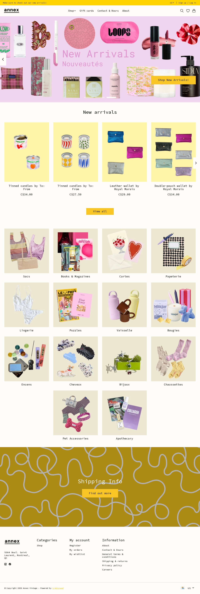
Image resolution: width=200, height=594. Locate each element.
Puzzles (76, 330)
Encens (26, 384)
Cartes (124, 276)
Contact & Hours (108, 10)
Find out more (100, 493)
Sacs (26, 276)
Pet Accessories (75, 438)
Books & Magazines (75, 276)
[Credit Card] (183, 588)
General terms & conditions (112, 555)
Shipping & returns (115, 561)
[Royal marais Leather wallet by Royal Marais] (124, 152)
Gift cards (87, 10)
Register (75, 545)
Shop (39, 545)
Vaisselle (124, 330)
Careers (107, 569)
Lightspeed (57, 588)
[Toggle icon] (182, 11)
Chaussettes (173, 384)
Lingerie (26, 330)
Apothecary (124, 438)
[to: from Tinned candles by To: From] (26, 152)
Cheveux (76, 384)
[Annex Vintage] (11, 10)
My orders (76, 549)
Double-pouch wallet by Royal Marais (173, 187)
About (125, 10)
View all (100, 211)
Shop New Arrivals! (173, 80)
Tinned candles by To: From (27, 187)
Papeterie (173, 276)
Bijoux (124, 384)
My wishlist (77, 554)
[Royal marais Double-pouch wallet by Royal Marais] (173, 152)
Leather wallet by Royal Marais (124, 187)
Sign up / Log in (187, 3)
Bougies (173, 330)
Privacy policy (112, 565)
